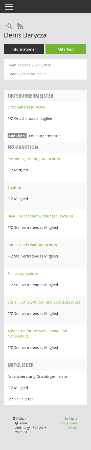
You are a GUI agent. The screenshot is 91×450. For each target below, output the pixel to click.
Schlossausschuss (23, 273)
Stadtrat (14, 187)
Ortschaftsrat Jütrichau (27, 107)
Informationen (24, 49)
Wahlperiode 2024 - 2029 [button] (30, 65)
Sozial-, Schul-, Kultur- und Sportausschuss (44, 302)
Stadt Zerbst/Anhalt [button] (26, 73)
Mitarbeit (66, 49)
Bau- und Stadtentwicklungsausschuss (40, 216)
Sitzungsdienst (68, 425)
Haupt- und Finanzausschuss (32, 244)
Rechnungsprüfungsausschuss (34, 158)
